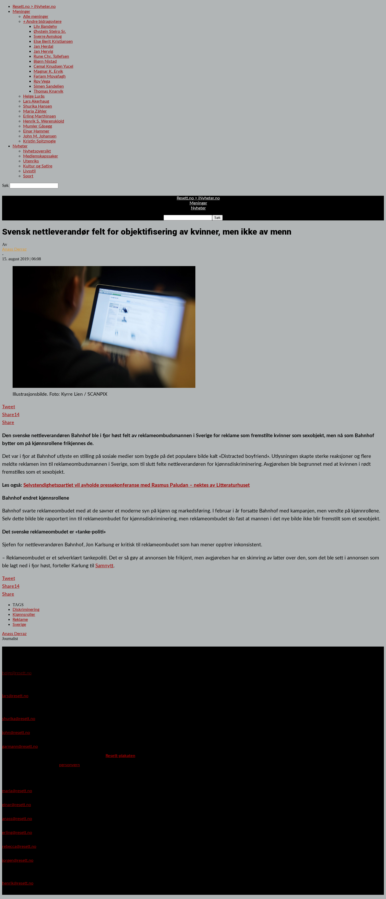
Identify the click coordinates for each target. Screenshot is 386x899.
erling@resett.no (17, 833)
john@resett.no (16, 733)
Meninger (21, 11)
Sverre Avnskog (48, 36)
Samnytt (104, 565)
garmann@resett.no (20, 746)
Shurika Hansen (37, 106)
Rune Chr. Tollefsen (51, 56)
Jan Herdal (43, 46)
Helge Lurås (34, 96)
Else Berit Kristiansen (53, 41)
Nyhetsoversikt (37, 151)
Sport (28, 176)
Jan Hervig (43, 51)
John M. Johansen (39, 136)
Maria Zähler (35, 111)
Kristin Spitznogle (39, 141)
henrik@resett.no (17, 883)
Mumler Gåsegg (37, 126)
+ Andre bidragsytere (42, 21)
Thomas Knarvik (48, 91)
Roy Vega (42, 81)
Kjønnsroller (24, 614)
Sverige (19, 624)
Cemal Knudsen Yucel (53, 66)
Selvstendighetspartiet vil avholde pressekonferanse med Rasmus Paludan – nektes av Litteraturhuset (136, 485)
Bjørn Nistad (45, 61)
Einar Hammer (36, 131)
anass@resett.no (17, 819)
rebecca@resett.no (19, 846)
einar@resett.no (16, 805)
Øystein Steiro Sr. (50, 31)
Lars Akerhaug (36, 101)
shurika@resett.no (18, 719)
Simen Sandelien (49, 86)
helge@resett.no (17, 673)
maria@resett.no (17, 791)
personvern (69, 765)
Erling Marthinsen (39, 116)
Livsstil (29, 171)
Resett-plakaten (120, 756)
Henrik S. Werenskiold (43, 121)
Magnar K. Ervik (48, 71)
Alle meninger (35, 16)
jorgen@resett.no (17, 860)
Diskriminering (26, 609)
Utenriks (31, 161)
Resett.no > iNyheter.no (34, 6)
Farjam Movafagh (50, 76)
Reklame (20, 619)
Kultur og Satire (37, 166)
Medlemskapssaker (40, 156)
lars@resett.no (15, 696)
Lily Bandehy (45, 26)
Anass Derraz (14, 249)
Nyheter (20, 146)
